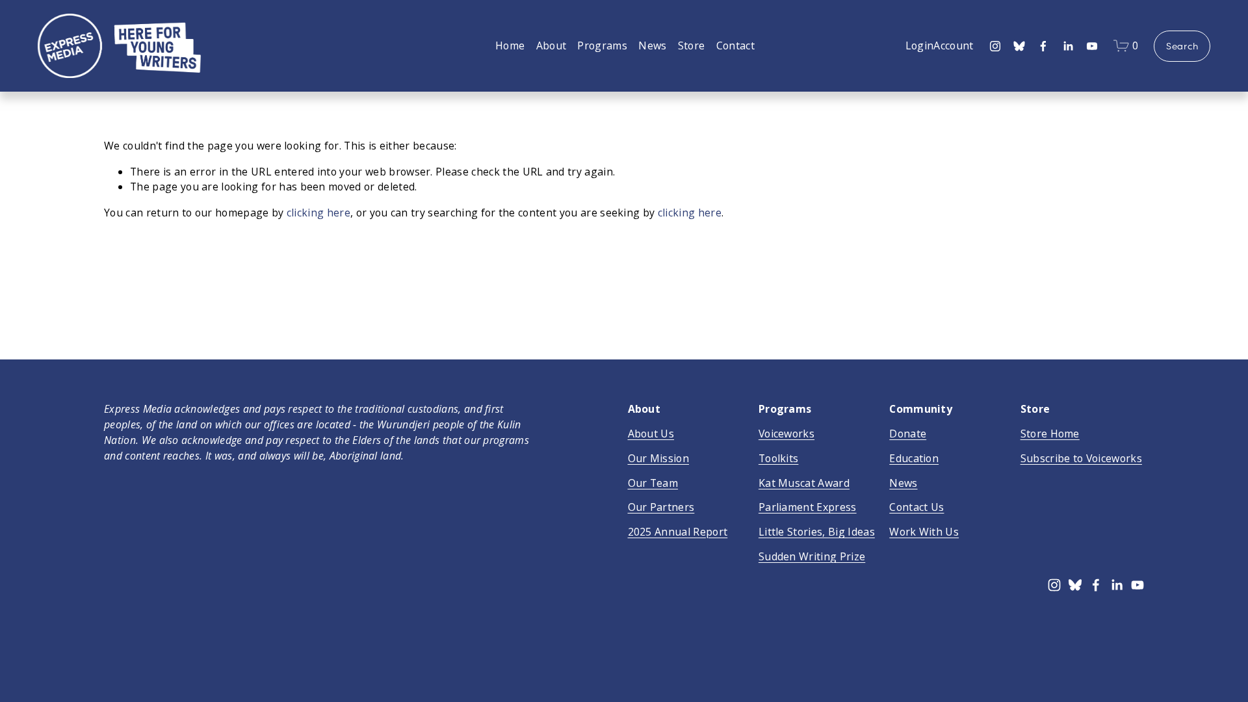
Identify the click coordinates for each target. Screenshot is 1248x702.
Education (914, 458)
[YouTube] (1092, 46)
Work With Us (924, 532)
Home (510, 45)
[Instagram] (995, 46)
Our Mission (659, 458)
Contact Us (916, 507)
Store (691, 45)
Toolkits (779, 458)
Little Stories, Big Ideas (817, 532)
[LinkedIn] (1067, 46)
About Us (651, 433)
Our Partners (661, 507)
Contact (735, 45)
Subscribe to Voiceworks (1081, 458)
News (652, 45)
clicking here (318, 212)
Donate (907, 433)
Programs (602, 45)
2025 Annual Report (678, 532)
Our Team (653, 483)
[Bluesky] (1019, 46)
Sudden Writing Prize (812, 556)
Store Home (1050, 433)
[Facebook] (1043, 46)
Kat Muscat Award (804, 483)
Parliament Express (808, 507)
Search (1182, 46)
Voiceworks (786, 433)
